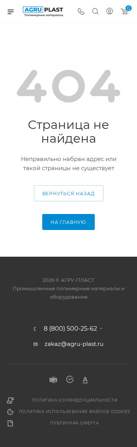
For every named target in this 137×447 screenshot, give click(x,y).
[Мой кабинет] (109, 12)
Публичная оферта (74, 423)
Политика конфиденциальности (75, 400)
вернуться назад (68, 193)
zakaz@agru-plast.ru (74, 343)
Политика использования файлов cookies (75, 411)
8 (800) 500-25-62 (70, 329)
